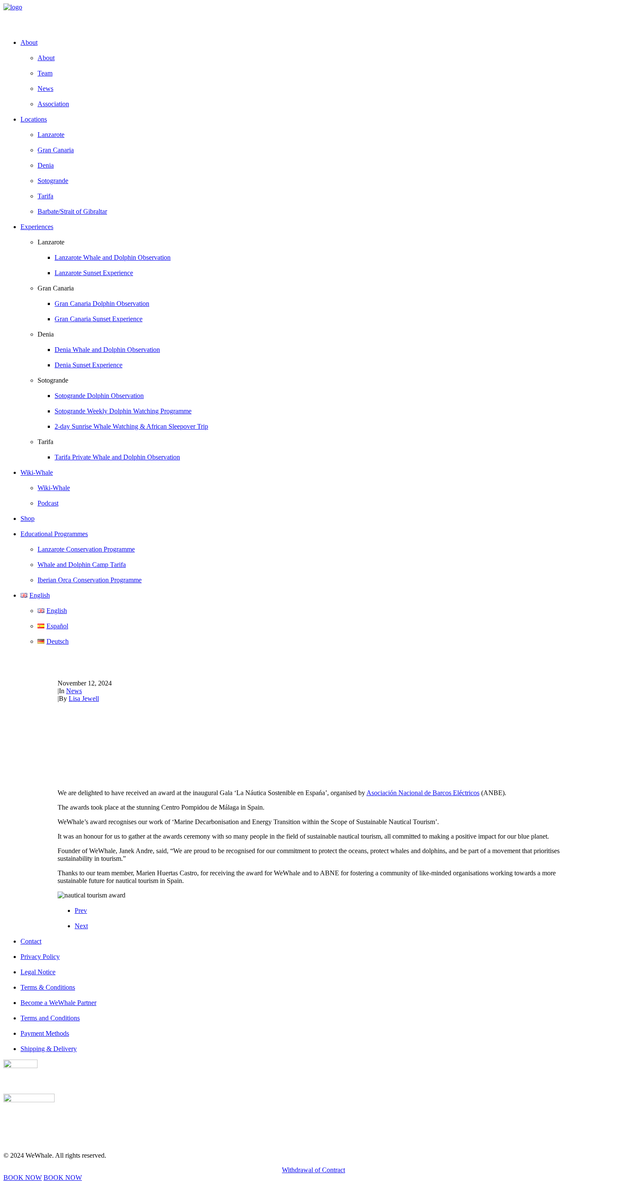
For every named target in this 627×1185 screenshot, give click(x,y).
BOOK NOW (22, 1177)
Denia (46, 165)
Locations (33, 119)
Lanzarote (51, 134)
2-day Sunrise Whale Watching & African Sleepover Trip (131, 426)
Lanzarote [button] (51, 242)
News (45, 88)
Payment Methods (44, 1033)
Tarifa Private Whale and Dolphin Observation (117, 457)
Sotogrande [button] (53, 380)
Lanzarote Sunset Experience (94, 272)
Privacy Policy (40, 956)
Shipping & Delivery (48, 1048)
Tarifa (45, 196)
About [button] (29, 42)
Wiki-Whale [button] (36, 472)
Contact (30, 941)
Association (53, 103)
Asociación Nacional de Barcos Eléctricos (422, 792)
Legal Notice (37, 972)
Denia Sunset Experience (88, 365)
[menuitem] (322, 73)
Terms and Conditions (50, 1018)
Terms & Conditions (47, 987)
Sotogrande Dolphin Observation (99, 395)
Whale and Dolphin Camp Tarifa (82, 564)
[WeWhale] (313, 17)
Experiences (36, 226)
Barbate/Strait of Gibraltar (72, 211)
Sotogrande (53, 180)
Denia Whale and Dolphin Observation (107, 349)
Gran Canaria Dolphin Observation (102, 303)
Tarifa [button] (45, 441)
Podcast (48, 503)
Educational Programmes (54, 533)
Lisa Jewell (84, 698)
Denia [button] (46, 334)
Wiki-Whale (54, 487)
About (46, 57)
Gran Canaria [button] (56, 288)
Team (45, 73)
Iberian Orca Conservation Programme (90, 580)
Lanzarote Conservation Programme (86, 549)
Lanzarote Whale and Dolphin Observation (113, 257)
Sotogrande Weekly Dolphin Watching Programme (123, 411)
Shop (27, 518)
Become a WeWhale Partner (58, 1002)
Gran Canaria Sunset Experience (98, 318)
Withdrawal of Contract (313, 1169)
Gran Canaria (56, 150)
